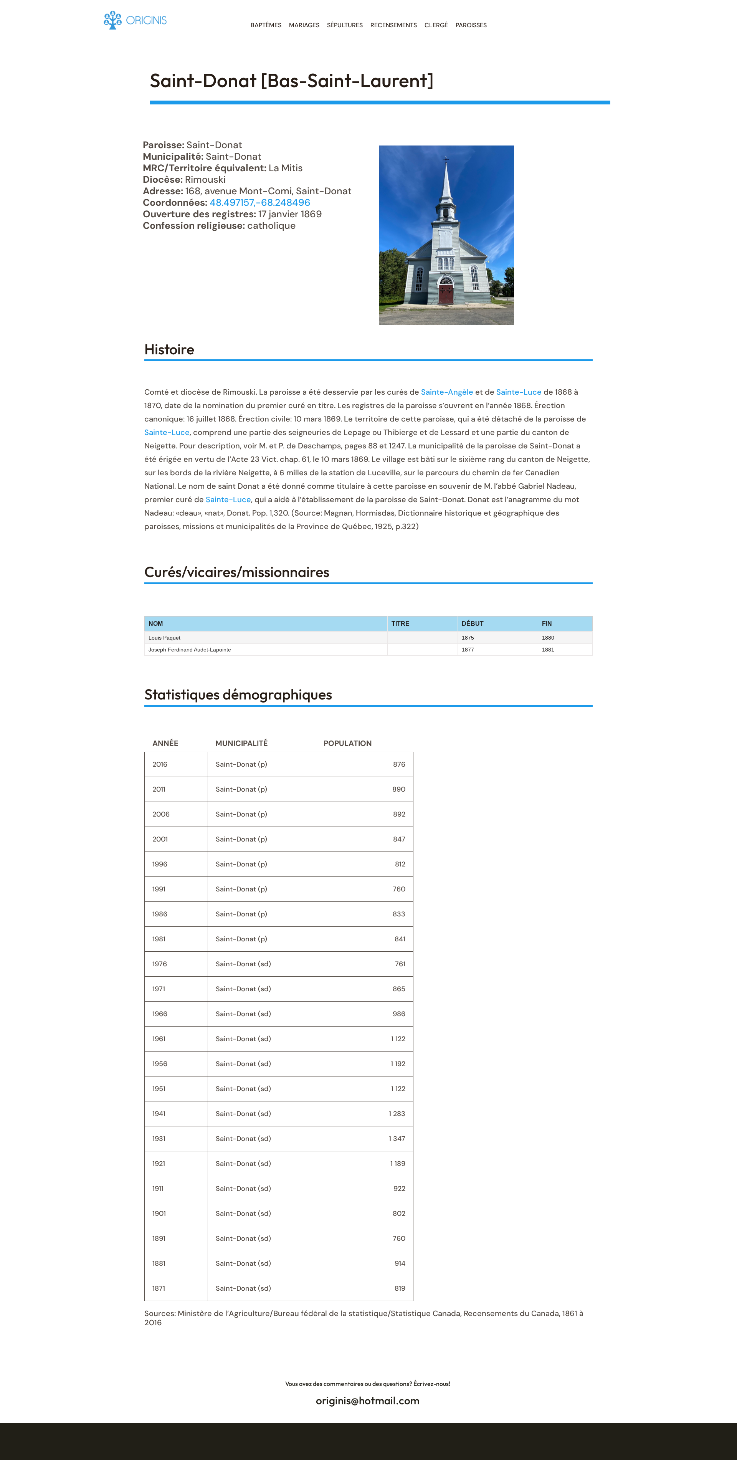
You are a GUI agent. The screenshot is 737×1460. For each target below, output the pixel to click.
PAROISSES (471, 25)
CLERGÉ (436, 25)
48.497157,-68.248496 (260, 202)
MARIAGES (304, 25)
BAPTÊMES (266, 25)
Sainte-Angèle (447, 392)
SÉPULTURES (345, 25)
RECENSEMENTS (393, 25)
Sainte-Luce (519, 392)
